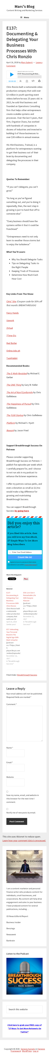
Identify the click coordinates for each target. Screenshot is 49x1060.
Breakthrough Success (27, 675)
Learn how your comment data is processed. (24, 840)
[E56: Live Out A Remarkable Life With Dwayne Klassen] (31, 608)
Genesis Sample (28, 1049)
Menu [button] (26, 17)
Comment (11, 704)
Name (9, 747)
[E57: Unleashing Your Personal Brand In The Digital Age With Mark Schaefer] (14, 646)
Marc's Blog (24, 6)
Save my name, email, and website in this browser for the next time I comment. (22, 798)
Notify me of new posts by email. (21, 812)
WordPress (27, 1051)
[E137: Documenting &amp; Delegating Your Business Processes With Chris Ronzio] (14, 608)
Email (9, 762)
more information (30, 565)
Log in (35, 1051)
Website (10, 777)
